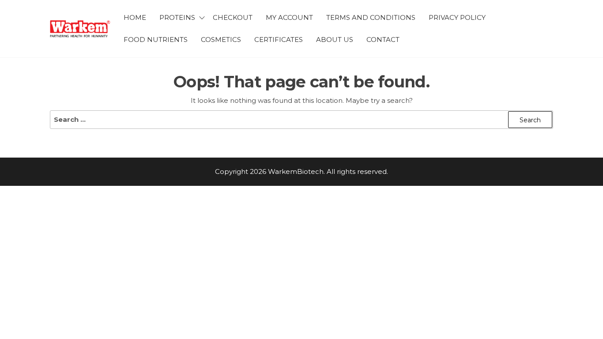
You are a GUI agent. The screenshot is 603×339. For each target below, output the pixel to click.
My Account (289, 17)
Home (135, 17)
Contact (382, 39)
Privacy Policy (457, 17)
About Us (334, 39)
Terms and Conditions (370, 17)
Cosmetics (221, 39)
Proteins (177, 17)
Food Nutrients (156, 39)
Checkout (233, 17)
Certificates (278, 39)
